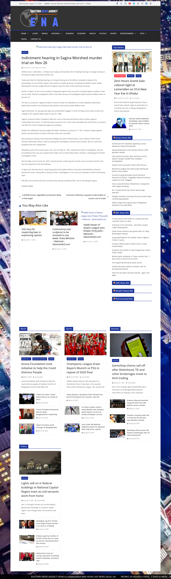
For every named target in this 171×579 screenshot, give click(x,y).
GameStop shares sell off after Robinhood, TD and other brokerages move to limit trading (129, 372)
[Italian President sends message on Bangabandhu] (26, 428)
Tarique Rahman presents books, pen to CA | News (70, 3)
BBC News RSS (122, 213)
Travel (24, 39)
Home (23, 33)
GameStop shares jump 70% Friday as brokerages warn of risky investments (138, 432)
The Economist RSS (124, 299)
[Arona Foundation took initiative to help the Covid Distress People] (40, 344)
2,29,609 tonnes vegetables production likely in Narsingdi (41, 197)
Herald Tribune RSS (124, 291)
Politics (103, 33)
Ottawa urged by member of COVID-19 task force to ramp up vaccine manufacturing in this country (47, 539)
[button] (27, 33)
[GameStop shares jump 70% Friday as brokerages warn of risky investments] (117, 434)
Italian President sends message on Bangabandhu (46, 426)
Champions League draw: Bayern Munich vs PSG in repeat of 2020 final (83, 368)
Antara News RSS (123, 138)
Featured (131, 76)
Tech (142, 33)
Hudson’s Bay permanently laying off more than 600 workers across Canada (137, 402)
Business (70, 33)
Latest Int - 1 (26, 359)
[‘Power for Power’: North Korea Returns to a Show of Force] (26, 398)
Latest (35, 33)
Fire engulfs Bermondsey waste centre (127, 263)
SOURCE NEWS (27, 186)
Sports (113, 33)
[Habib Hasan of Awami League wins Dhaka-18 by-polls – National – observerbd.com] (95, 212)
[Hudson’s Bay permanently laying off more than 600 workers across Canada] (117, 404)
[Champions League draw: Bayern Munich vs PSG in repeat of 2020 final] (85, 344)
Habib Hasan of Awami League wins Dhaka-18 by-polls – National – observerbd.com (94, 230)
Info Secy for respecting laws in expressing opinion (32, 232)
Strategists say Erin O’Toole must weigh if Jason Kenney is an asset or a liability (47, 523)
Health (92, 33)
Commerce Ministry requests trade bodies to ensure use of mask (86, 197)
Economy (81, 33)
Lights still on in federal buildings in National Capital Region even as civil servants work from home (40, 489)
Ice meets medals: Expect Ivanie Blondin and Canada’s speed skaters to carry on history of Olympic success (93, 410)
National (55, 33)
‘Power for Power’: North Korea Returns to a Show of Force (46, 396)
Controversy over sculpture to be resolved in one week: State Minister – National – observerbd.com (63, 237)
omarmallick (42, 68)
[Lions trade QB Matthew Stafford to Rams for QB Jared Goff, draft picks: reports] (72, 428)
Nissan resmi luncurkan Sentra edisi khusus (129, 165)
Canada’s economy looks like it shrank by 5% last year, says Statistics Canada (138, 417)
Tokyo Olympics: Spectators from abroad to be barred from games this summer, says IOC (84, 395)
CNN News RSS (122, 283)
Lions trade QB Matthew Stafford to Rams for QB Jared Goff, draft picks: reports (93, 426)
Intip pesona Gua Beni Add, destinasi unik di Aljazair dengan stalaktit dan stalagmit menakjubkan (129, 158)
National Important (39, 359)
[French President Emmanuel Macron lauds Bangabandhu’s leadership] (26, 413)
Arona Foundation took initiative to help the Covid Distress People (38, 368)
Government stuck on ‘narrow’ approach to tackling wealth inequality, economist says (47, 557)
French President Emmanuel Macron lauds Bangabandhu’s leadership (47, 411)
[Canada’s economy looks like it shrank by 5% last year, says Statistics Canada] (117, 419)
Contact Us (36, 39)
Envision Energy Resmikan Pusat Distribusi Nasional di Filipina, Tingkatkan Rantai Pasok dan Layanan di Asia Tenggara (131, 177)
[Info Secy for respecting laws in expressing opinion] (33, 212)
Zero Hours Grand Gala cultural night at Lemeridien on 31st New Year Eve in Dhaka (130, 87)
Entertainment (127, 33)
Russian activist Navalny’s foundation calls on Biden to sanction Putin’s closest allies (139, 122)
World (45, 33)
